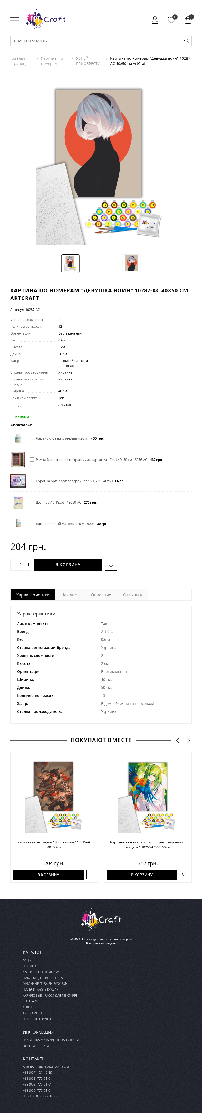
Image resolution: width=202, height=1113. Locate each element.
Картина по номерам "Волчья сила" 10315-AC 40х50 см (54, 844)
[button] (178, 740)
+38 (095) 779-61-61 (37, 1084)
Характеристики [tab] (32, 595)
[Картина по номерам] (54, 795)
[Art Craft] (45, 19)
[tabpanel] (101, 665)
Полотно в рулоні (38, 1019)
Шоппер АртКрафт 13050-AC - (66, 502)
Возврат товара (36, 1046)
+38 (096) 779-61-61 (37, 1090)
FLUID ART (30, 1001)
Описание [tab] (101, 595)
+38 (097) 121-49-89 (37, 1072)
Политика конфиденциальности (51, 1040)
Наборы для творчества (43, 978)
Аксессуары (32, 1013)
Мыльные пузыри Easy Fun (45, 983)
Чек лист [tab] (70, 595)
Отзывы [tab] (132, 595)
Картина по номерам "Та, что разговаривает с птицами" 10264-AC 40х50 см (147, 844)
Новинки (31, 966)
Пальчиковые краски (41, 989)
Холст (27, 1007)
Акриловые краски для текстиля (50, 995)
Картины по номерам (41, 971)
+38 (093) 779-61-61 (37, 1078)
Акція (27, 960)
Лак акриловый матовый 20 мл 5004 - (72, 523)
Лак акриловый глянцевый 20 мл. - (70, 438)
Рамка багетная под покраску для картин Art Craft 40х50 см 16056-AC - (99, 459)
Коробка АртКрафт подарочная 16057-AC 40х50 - (81, 481)
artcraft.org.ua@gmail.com (46, 1066)
